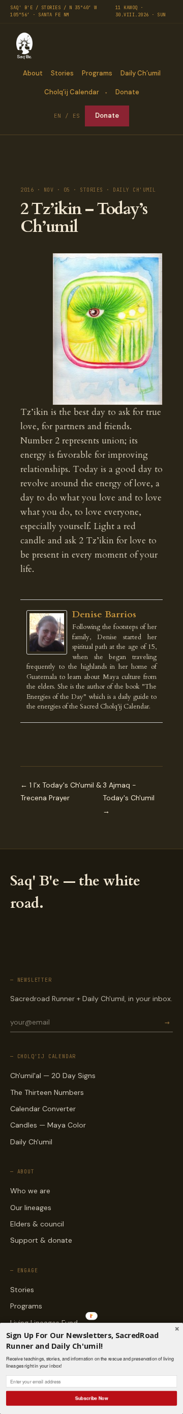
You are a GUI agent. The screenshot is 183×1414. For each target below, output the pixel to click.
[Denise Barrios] (49, 632)
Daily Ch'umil (31, 1141)
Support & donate (41, 1240)
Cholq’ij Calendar (71, 92)
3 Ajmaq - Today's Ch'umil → (129, 798)
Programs (97, 73)
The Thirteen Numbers (47, 1092)
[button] (91, 1341)
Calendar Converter (43, 1108)
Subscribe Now (91, 1398)
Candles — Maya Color (48, 1125)
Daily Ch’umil (140, 73)
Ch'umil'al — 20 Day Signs (53, 1075)
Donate (127, 92)
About (33, 73)
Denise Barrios (104, 614)
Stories (62, 73)
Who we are (30, 1190)
